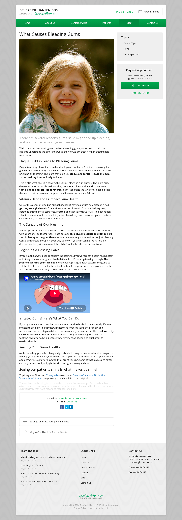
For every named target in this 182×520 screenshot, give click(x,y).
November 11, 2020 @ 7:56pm (72, 398)
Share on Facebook (62, 407)
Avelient (104, 508)
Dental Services (79, 22)
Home (27, 22)
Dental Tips (72, 401)
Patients (106, 22)
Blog (129, 22)
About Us (50, 22)
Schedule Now (142, 85)
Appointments (151, 11)
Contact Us (153, 22)
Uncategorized (131, 54)
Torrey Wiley (53, 375)
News (126, 48)
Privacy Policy (80, 508)
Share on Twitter (67, 407)
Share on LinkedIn (71, 407)
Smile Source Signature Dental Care (91, 496)
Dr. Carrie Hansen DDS (90, 505)
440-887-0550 (124, 11)
